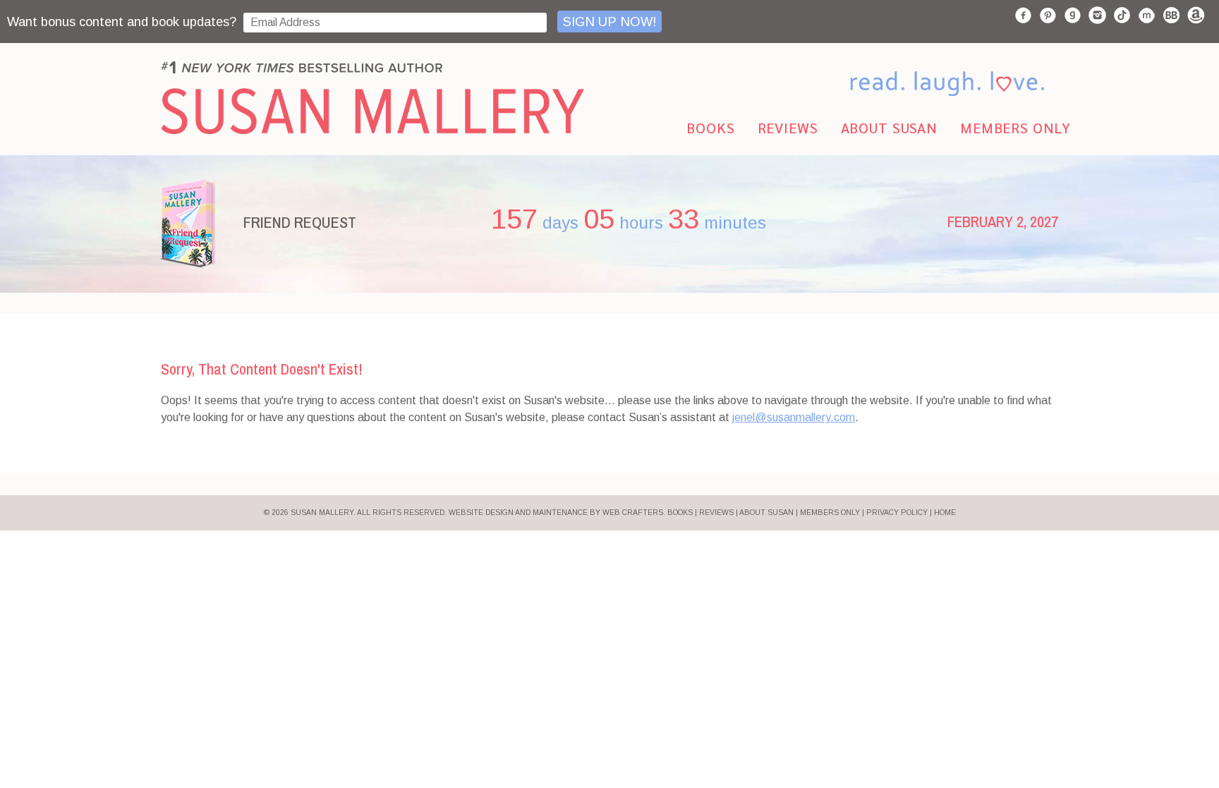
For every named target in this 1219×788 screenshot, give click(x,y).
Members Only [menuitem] (1015, 128)
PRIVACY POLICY (897, 512)
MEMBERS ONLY (830, 512)
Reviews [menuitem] (788, 128)
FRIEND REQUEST (299, 222)
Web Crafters (632, 512)
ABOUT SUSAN (766, 512)
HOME (945, 512)
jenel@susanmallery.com (793, 417)
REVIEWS (716, 512)
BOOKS (680, 512)
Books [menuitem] (710, 128)
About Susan (889, 128)
